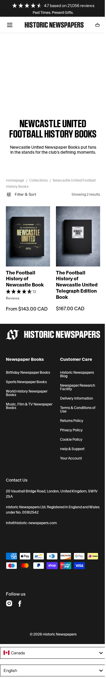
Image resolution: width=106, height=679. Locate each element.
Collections (38, 180)
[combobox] (51, 659)
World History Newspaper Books (26, 389)
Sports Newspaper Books (26, 378)
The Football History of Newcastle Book (25, 275)
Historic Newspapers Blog (75, 370)
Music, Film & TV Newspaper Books (21, 402)
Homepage (15, 180)
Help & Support (70, 445)
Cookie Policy (69, 436)
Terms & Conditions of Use (75, 406)
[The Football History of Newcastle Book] (27, 235)
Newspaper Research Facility (75, 383)
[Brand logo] (51, 331)
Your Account (69, 455)
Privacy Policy (69, 426)
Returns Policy (69, 417)
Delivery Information (74, 395)
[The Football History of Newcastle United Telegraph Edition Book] (75, 235)
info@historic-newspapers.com (31, 519)
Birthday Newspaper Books (28, 369)
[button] (9, 24)
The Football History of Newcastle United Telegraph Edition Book (74, 281)
